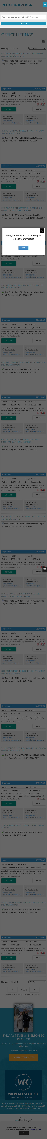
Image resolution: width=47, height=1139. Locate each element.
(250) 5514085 (30, 121)
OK (24, 1133)
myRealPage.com (23, 1120)
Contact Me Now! (23, 1057)
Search (23, 23)
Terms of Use (35, 1129)
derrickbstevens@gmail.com (35, 123)
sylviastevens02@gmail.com (12, 123)
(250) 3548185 (8, 121)
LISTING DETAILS (8, 109)
